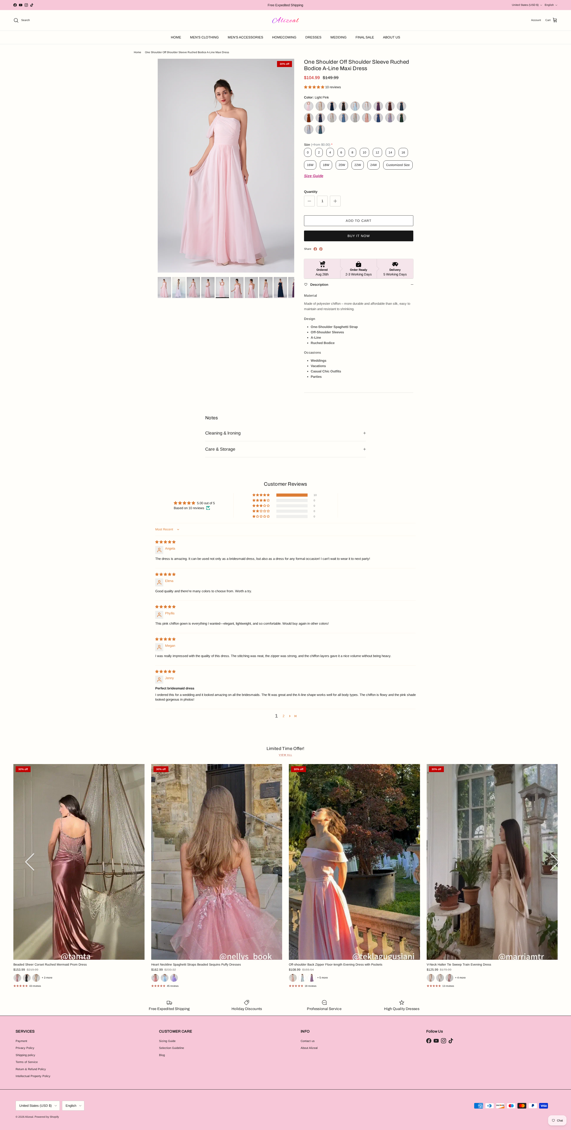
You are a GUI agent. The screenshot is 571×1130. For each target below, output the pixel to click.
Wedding (338, 37)
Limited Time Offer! (285, 748)
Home (176, 37)
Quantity (310, 191)
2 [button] (283, 716)
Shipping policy (25, 1055)
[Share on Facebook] (315, 249)
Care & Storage (220, 449)
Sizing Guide (167, 1041)
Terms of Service (27, 1062)
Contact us (308, 1041)
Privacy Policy (25, 1048)
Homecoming (284, 37)
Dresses (313, 37)
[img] (165, 542)
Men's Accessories (245, 37)
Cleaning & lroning (223, 433)
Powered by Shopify (47, 1116)
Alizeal (29, 1116)
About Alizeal (309, 1048)
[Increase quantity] (335, 201)
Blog (162, 1055)
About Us (391, 37)
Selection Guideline (171, 1048)
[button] (314, 87)
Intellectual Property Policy (33, 1076)
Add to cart (358, 221)
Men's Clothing (204, 37)
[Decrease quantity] (309, 201)
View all (285, 755)
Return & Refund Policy (31, 1069)
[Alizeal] (286, 20)
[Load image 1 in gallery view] (226, 166)
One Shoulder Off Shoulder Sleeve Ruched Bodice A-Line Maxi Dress (187, 52)
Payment (21, 1041)
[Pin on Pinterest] (321, 249)
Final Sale (365, 37)
